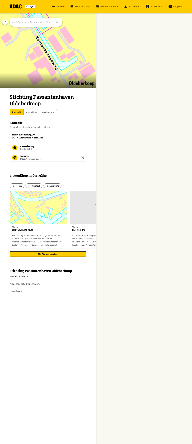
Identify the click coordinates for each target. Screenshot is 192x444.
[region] (96, 222)
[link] (48, 276)
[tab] (17, 112)
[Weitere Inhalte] (90, 219)
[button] (57, 22)
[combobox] (36, 22)
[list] (48, 284)
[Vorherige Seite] (5, 22)
